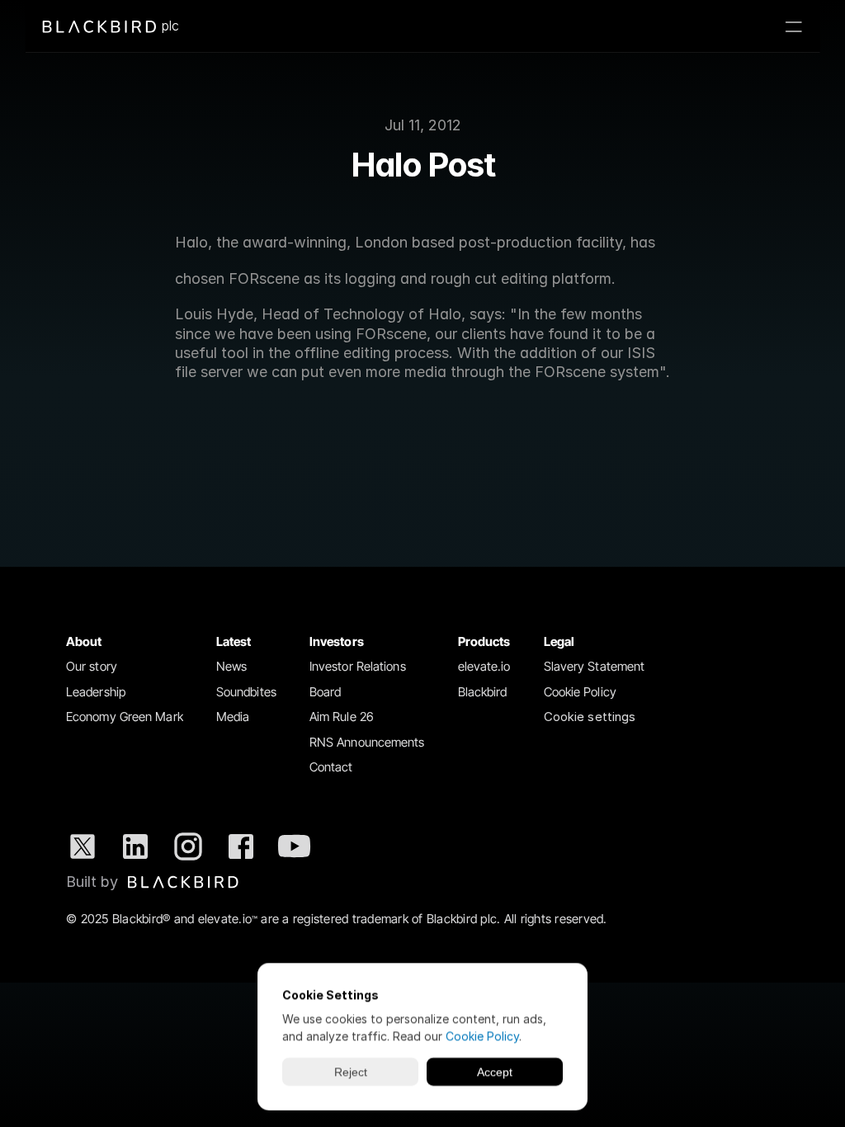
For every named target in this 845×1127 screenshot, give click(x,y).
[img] (183, 882)
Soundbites (246, 692)
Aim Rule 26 (341, 716)
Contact (331, 767)
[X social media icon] (82, 846)
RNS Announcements (367, 742)
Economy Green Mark (124, 716)
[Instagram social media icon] (188, 846)
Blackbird (482, 692)
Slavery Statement (594, 666)
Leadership (95, 692)
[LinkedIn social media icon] (135, 846)
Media (233, 716)
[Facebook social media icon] (240, 846)
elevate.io (484, 666)
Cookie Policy (580, 692)
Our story (91, 666)
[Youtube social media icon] (293, 846)
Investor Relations (357, 666)
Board (325, 692)
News (231, 666)
